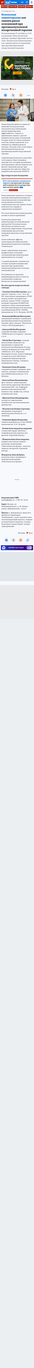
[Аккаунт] (31, 2)
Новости (4, 6)
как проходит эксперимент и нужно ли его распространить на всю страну (17, 184)
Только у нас (13, 6)
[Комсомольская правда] (11, 2)
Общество (5, 190)
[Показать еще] (28, 95)
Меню (2, 2)
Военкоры (21, 6)
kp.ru (14, 89)
